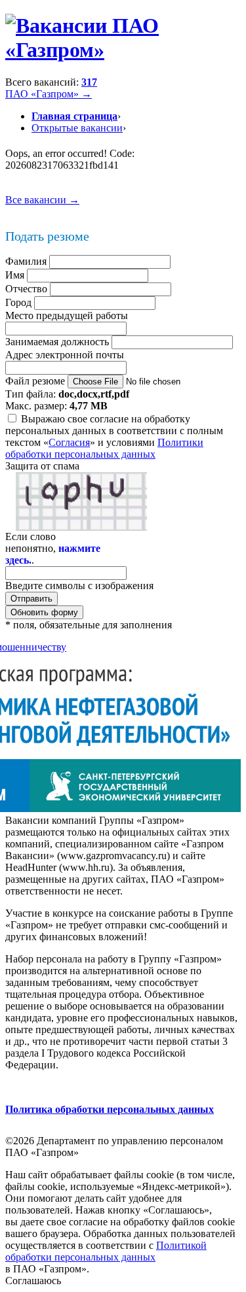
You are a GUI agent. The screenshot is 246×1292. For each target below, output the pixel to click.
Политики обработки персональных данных (104, 448)
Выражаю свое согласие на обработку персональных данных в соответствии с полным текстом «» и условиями (114, 436)
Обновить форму (44, 612)
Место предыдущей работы (66, 315)
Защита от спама (42, 465)
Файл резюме (35, 380)
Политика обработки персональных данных (109, 1109)
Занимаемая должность (57, 341)
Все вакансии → (42, 199)
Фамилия (26, 261)
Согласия (69, 442)
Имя (14, 274)
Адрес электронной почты (64, 354)
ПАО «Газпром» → (48, 93)
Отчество (26, 288)
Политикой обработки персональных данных (106, 1251)
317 (89, 82)
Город (18, 302)
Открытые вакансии (77, 127)
